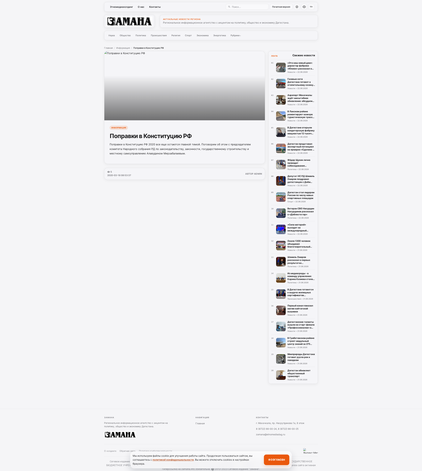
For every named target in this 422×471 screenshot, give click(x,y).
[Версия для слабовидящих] (304, 7)
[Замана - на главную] (129, 21)
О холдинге (110, 451)
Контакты (155, 6)
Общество (125, 35)
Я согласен (276, 459)
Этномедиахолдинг (121, 6)
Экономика (203, 35)
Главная (108, 48)
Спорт (188, 35)
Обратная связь (128, 451)
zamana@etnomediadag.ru (270, 434)
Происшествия (159, 35)
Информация (123, 48)
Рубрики (236, 35)
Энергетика (219, 35)
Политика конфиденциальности (155, 451)
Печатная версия (281, 7)
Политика (141, 35)
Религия (175, 35)
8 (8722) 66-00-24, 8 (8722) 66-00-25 (277, 428)
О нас (141, 6)
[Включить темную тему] (297, 7)
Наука (111, 35)
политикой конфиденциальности (173, 459)
